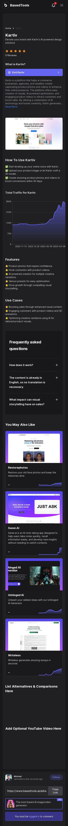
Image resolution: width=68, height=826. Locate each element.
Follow (56, 777)
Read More (11, 106)
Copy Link (55, 791)
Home (8, 28)
